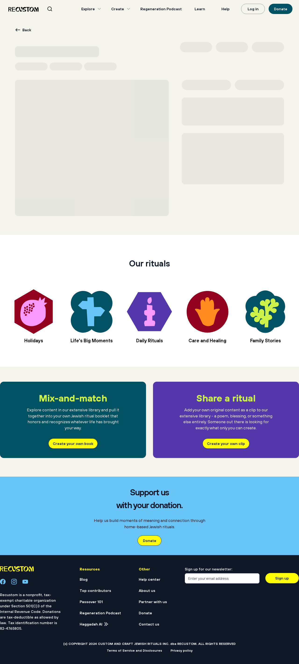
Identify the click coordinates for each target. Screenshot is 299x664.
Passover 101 (91, 602)
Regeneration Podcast (161, 9)
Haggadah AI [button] (91, 624)
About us (147, 590)
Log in (253, 9)
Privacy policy (181, 650)
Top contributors (95, 590)
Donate (280, 9)
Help (225, 9)
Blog (84, 579)
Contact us (149, 624)
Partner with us (153, 602)
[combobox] (55, 8)
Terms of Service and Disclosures (134, 650)
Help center (149, 579)
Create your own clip (226, 443)
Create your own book (73, 443)
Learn (200, 9)
